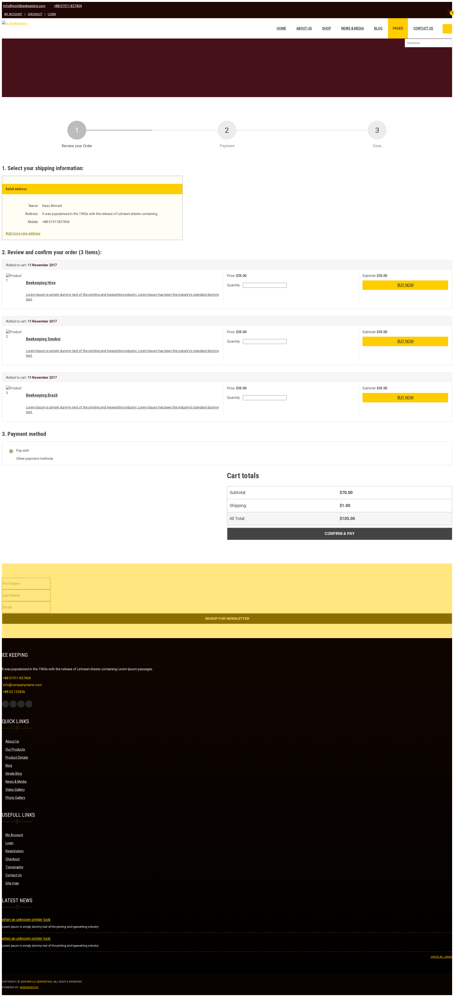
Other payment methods (34, 458)
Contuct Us (423, 28)
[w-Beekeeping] (14, 23)
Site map (12, 883)
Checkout (35, 14)
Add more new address (23, 233)
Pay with (22, 450)
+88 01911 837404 (68, 6)
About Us (304, 28)
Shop (326, 28)
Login (52, 14)
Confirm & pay (340, 534)
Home (281, 28)
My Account (13, 14)
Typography (14, 867)
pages (398, 28)
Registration (14, 851)
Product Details (16, 757)
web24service (29, 987)
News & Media (352, 28)
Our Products (15, 749)
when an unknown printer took (26, 920)
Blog (378, 28)
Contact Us (13, 875)
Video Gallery (15, 789)
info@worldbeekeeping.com (24, 6)
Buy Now (405, 285)
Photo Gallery (15, 797)
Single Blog (13, 773)
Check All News (441, 956)
